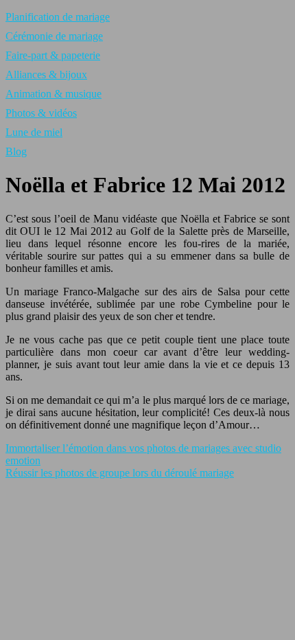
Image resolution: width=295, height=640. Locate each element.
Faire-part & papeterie (52, 55)
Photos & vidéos (41, 113)
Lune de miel (33, 132)
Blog (16, 151)
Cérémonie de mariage (54, 36)
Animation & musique (53, 94)
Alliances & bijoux (46, 74)
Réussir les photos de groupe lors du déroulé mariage (119, 473)
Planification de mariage (57, 17)
